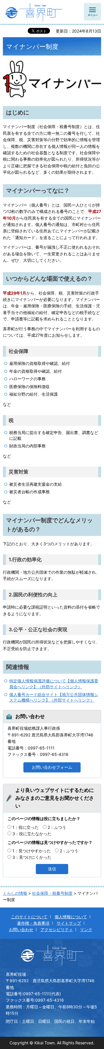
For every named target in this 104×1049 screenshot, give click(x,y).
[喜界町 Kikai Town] (39, 14)
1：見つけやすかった (31, 850)
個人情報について (71, 916)
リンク (86, 929)
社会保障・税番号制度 (52, 893)
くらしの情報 (15, 893)
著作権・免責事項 (33, 923)
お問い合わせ (21, 929)
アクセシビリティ (56, 929)
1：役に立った (25, 827)
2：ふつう (57, 827)
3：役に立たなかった (31, 833)
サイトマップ (69, 923)
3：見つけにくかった (31, 857)
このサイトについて (29, 916)
